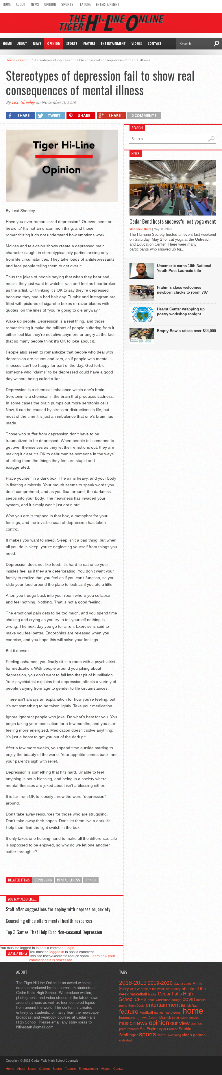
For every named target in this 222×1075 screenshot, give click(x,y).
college (176, 1000)
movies (194, 1017)
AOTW (135, 989)
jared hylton (180, 1017)
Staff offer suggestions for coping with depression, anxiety (58, 909)
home (192, 1010)
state (161, 1035)
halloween (173, 1012)
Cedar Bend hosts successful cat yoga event (173, 221)
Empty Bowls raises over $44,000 (186, 331)
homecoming (129, 1018)
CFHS (141, 999)
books (152, 994)
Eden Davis (136, 1005)
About (21, 4)
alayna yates (183, 983)
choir (151, 1000)
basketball (138, 994)
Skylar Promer (167, 1029)
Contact (155, 43)
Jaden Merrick (160, 1018)
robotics (133, 1029)
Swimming (174, 1035)
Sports (67, 4)
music (125, 1023)
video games (194, 1035)
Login (69, 948)
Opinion (50, 4)
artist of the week (153, 989)
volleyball (125, 1040)
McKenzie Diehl (140, 229)
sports (147, 1034)
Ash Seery (173, 989)
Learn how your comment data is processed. (72, 958)
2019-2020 (160, 983)
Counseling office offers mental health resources (49, 920)
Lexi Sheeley (23, 102)
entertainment (163, 1005)
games (159, 1012)
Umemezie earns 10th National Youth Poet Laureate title (184, 268)
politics (196, 1024)
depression (43, 879)
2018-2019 (133, 983)
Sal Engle (148, 1029)
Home (7, 4)
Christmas (163, 1000)
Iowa (144, 1017)
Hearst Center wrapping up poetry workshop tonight (181, 311)
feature (128, 1011)
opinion (91, 879)
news (140, 1022)
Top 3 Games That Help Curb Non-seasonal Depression (54, 932)
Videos (137, 43)
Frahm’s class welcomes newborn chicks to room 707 (182, 289)
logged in (56, 952)
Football (146, 1012)
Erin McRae (189, 1005)
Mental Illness (68, 879)
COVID (188, 999)
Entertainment (107, 4)
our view (180, 1023)
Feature (85, 4)
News (35, 4)
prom (122, 1029)
